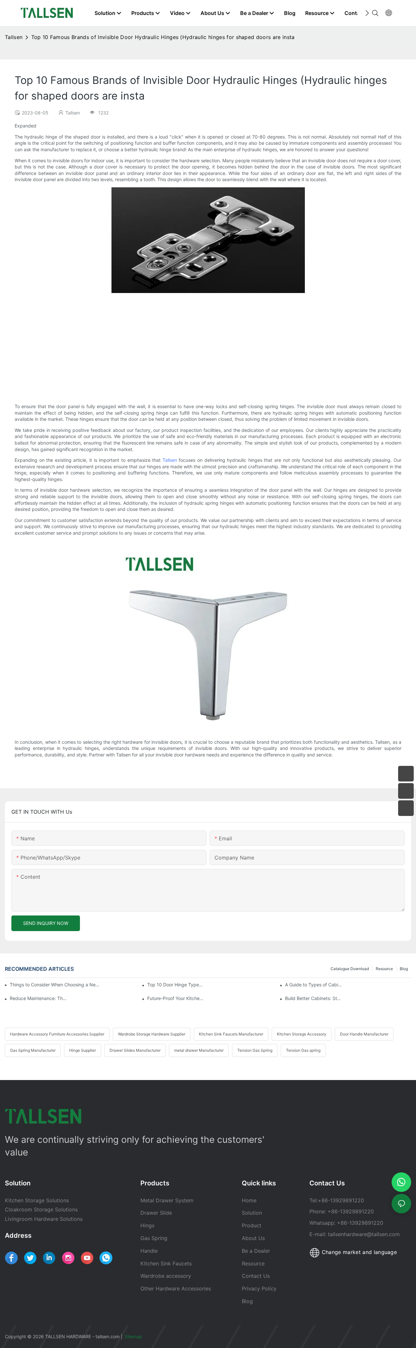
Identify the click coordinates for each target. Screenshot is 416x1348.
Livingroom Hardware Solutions (44, 1219)
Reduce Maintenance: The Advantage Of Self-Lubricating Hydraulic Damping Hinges (38, 998)
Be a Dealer (256, 1251)
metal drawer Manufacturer (199, 1050)
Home (249, 1200)
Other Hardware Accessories (175, 1288)
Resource (384, 968)
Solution (252, 1212)
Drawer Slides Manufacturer (135, 1050)
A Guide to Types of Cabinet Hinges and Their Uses (313, 984)
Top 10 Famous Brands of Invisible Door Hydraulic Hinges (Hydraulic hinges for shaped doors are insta (163, 37)
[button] (367, 13)
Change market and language (358, 1252)
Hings (147, 1225)
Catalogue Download (350, 968)
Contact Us (256, 1276)
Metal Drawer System (166, 1200)
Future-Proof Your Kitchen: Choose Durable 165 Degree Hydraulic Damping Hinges (175, 998)
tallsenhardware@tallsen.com (364, 1234)
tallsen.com (108, 1336)
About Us (253, 1238)
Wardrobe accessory (165, 1276)
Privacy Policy (259, 1288)
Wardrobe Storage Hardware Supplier (151, 1034)
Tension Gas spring (303, 1050)
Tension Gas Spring (254, 1050)
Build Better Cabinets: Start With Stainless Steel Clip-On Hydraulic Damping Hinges (313, 998)
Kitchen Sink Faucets (166, 1263)
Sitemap (133, 1336)
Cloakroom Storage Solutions (41, 1209)
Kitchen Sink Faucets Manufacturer (231, 1034)
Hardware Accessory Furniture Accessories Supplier (57, 1034)
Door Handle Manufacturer (364, 1034)
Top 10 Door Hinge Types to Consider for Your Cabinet (175, 984)
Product (251, 1225)
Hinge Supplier (82, 1050)
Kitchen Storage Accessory (301, 1034)
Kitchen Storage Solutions (37, 1200)
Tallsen (13, 37)
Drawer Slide (156, 1212)
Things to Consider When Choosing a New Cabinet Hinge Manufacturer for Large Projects (56, 984)
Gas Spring (153, 1238)
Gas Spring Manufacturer (33, 1050)
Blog (404, 968)
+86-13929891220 (341, 1200)
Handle (149, 1251)
